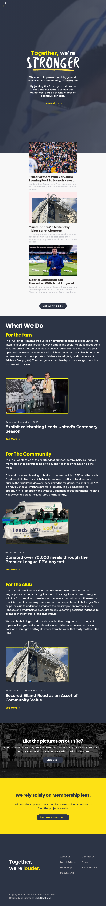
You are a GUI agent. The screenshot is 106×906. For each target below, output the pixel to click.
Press (85, 862)
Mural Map (66, 867)
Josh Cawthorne (43, 898)
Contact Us (88, 856)
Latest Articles (68, 862)
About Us (65, 856)
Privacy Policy (89, 867)
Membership (67, 873)
